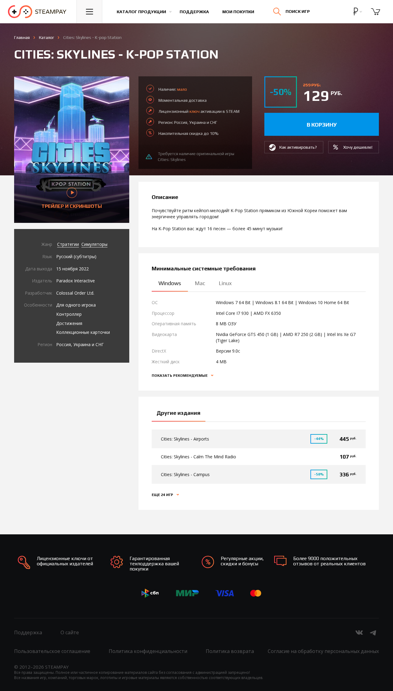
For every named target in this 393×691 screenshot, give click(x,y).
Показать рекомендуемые (180, 375)
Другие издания (178, 413)
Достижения (69, 323)
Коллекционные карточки (83, 332)
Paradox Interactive (75, 281)
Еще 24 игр (163, 495)
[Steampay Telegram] (373, 632)
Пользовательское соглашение (52, 651)
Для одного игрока (76, 305)
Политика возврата (230, 651)
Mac (200, 283)
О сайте (69, 632)
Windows (169, 283)
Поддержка (194, 11)
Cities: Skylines (172, 159)
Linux (225, 283)
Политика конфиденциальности (148, 651)
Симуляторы (94, 244)
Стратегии (68, 244)
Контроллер (69, 314)
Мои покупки (238, 11)
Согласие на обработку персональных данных (323, 651)
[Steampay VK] (359, 632)
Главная (22, 37)
